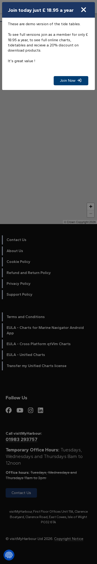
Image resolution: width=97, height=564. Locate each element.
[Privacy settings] (9, 555)
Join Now (68, 80)
